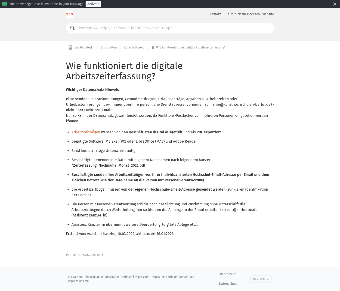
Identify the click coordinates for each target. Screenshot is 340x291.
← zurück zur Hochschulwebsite (250, 14)
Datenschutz (228, 284)
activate (93, 4)
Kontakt (215, 14)
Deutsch (259, 278)
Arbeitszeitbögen (85, 132)
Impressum (228, 274)
